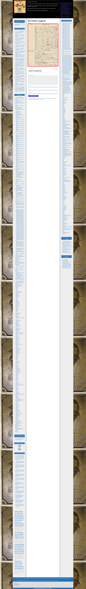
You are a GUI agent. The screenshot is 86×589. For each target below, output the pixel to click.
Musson (63, 195)
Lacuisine (63, 174)
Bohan (17, 299)
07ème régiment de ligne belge (67, 60)
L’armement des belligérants (66, 124)
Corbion (17, 306)
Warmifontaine (18, 382)
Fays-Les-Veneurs (64, 161)
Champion (17, 406)
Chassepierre (18, 305)
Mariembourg (18, 415)
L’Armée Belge (64, 125)
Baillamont (63, 100)
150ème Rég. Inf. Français (20, 236)
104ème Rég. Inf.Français (20, 223)
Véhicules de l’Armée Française (67, 228)
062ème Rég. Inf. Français (66, 30)
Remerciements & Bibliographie (67, 226)
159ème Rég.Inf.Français (19, 238)
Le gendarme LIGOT (65, 259)
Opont (17, 355)
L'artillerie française (19, 189)
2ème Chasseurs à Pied (65, 86)
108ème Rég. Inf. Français (20, 224)
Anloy (16, 288)
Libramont (17, 335)
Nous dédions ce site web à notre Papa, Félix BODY (19, 84)
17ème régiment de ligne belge (67, 70)
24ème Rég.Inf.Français (19, 243)
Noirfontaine (17, 352)
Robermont (17, 393)
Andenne (17, 401)
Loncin (17, 391)
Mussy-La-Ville (18, 347)
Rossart (17, 366)
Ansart (17, 289)
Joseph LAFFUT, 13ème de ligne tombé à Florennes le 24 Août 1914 (20, 479)
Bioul (63, 117)
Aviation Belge (18, 113)
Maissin (17, 337)
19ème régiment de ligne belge (67, 81)
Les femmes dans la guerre (19, 262)
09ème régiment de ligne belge (67, 62)
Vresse (17, 381)
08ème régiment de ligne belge (67, 61)
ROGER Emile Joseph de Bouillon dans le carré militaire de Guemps (20, 483)
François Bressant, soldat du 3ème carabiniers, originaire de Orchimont (20, 487)
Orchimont (17, 356)
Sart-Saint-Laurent (18, 421)
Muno (63, 194)
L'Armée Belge (17, 112)
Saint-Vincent (18, 370)
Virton (63, 231)
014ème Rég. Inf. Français (20, 206)
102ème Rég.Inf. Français (20, 221)
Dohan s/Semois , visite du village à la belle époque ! (19, 42)
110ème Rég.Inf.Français (19, 225)
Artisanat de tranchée (18, 101)
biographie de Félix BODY (32, 1)
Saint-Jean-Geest (18, 398)
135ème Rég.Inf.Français (19, 186)
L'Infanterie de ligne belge (19, 131)
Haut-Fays (17, 324)
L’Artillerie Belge (64, 126)
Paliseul (17, 359)
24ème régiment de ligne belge (67, 84)
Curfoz (17, 308)
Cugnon (17, 307)
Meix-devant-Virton (18, 425)
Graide (17, 319)
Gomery (63, 166)
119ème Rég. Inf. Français (66, 43)
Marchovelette (18, 413)
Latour (17, 331)
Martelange (17, 339)
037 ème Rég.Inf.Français (20, 209)
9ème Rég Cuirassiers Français (66, 92)
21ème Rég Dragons (19, 193)
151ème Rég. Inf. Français (20, 237)
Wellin (17, 383)
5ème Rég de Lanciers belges (20, 177)
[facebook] (19, 446)
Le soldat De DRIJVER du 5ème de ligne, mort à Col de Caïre (25, 580)
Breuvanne (17, 302)
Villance (63, 230)
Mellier (17, 340)
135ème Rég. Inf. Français (20, 234)
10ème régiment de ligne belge (67, 63)
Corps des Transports (19, 114)
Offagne (17, 354)
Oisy (63, 201)
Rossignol (17, 367)
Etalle (16, 311)
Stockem (17, 375)
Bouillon (17, 301)
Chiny (16, 104)
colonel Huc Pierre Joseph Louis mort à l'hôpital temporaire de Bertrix (19, 564)
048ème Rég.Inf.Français (19, 211)
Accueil (63, 234)
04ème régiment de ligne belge (67, 57)
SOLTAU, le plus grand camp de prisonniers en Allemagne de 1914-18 (20, 87)
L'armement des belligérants (20, 109)
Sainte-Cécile (18, 371)
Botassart (17, 300)
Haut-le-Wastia (18, 411)
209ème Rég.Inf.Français (19, 241)
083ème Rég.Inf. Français (20, 217)
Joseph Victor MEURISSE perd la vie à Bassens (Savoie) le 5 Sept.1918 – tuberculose (20, 501)
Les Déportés (17, 261)
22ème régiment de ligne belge (67, 82)
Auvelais (17, 403)
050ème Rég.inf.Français (19, 212)
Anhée (17, 402)
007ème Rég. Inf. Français (20, 203)
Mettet (17, 417)
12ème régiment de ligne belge (67, 65)
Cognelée (17, 407)
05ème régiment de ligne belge (67, 58)
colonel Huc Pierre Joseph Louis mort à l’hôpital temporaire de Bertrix (20, 471)
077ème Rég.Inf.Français (19, 216)
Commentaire (31, 75)
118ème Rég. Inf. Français (20, 230)
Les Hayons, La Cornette (19, 333)
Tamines (63, 224)
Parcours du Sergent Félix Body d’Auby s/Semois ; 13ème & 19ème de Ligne (20, 59)
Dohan (17, 310)
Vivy (16, 380)
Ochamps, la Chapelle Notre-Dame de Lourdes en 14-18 (19, 49)
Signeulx (17, 373)
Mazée (17, 416)
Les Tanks (63, 227)
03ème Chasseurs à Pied (19, 171)
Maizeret (63, 217)
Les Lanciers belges (18, 176)
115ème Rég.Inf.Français (19, 227)
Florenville (63, 162)
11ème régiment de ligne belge (67, 64)
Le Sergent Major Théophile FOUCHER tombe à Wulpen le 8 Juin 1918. (20, 505)
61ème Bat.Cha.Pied (19, 188)
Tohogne (17, 378)
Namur (17, 418)
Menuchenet (17, 341)
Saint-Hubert (17, 368)
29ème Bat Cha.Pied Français (20, 246)
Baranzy (17, 293)
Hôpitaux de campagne (18, 107)
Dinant (17, 408)
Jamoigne (17, 328)
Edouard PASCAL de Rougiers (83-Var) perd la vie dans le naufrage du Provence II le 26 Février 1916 (66, 9)
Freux (16, 314)
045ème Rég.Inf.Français (19, 210)
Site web (29, 92)
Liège (16, 390)
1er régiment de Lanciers (66, 87)
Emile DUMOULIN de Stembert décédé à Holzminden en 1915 (19, 534)
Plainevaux (17, 361)
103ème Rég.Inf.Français (19, 222)
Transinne (63, 214)
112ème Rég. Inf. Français (20, 226)
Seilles (16, 430)
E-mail (29, 89)
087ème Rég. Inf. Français (20, 218)
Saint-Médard (18, 369)
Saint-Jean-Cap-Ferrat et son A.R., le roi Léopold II (39, 578)
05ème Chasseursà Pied (19, 172)
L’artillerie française (65, 132)
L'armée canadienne (18, 179)
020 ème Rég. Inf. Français (20, 207)
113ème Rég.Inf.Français (19, 97)
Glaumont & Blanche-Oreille (20, 317)
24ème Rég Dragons (19, 194)
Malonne (16, 424)
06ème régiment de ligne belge (67, 59)
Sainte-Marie (17, 372)
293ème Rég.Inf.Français (19, 187)
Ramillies (17, 397)
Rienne (16, 427)
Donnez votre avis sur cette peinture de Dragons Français (48, 580)
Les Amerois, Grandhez (19, 332)
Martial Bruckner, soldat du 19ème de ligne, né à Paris (37, 10)
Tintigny (17, 377)
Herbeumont (17, 325)
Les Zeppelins (18, 111)
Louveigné (17, 392)
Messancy (63, 190)
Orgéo (16, 357)
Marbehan (17, 338)
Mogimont (17, 343)
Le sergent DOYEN (65, 260)
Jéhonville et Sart (64, 173)
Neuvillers (17, 350)
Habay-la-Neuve (18, 320)
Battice (17, 387)
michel (16, 58)
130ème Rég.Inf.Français (19, 233)
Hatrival (17, 323)
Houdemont (17, 326)
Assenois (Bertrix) (18, 291)
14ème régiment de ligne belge (67, 67)
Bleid (16, 298)
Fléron (17, 389)
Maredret (17, 414)
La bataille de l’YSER (65, 150)
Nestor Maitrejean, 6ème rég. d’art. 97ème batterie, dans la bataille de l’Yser (41, 8)
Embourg (17, 388)
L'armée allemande (18, 108)
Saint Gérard (17, 420)
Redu (16, 364)
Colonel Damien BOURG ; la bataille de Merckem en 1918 (19, 76)
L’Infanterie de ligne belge (66, 127)
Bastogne (17, 294)
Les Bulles (16, 258)
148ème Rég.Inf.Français (19, 235)
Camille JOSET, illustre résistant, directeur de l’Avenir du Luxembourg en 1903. (66, 14)
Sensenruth (17, 431)
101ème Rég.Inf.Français (19, 220)
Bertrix (63, 104)
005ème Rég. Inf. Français (20, 202)
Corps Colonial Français (19, 250)
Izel (16, 327)
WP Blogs (50, 588)
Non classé (17, 426)
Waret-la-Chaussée (18, 423)
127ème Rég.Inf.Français (19, 232)
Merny (17, 342)
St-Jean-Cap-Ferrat (18, 284)
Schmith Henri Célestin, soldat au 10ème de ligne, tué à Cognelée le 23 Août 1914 (19, 491)
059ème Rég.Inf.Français (66, 29)
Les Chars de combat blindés (20, 265)
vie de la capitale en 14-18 (66, 229)
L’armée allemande (65, 123)
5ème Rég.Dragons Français (20, 197)
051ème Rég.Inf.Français (19, 213)
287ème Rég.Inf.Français (19, 245)
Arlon (16, 290)
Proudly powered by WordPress (39, 588)
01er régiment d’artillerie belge (67, 48)
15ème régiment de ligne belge (67, 68)
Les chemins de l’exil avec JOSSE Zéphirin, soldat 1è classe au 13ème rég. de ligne (42, 3)
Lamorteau (63, 175)
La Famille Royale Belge (18, 255)
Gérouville (17, 316)
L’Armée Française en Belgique (66, 131)
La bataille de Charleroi (19, 274)
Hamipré (17, 322)
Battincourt (17, 295)
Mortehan (17, 345)
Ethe (16, 312)
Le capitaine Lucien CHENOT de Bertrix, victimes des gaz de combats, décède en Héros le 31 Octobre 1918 (42, 6)
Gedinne (63, 163)
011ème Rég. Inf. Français (20, 204)
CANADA (17, 180)
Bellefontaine (64, 103)
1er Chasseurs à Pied (19, 173)
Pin (16, 360)
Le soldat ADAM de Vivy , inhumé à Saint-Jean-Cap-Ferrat (59, 578)
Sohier (17, 374)
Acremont (17, 287)
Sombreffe (17, 422)
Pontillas (17, 419)
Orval (16, 358)
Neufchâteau (18, 349)
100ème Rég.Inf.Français (19, 219)
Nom (29, 86)
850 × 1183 (29, 23)
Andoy (63, 114)
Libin (16, 334)
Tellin (16, 376)
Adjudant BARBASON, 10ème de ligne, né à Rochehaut (20, 35)
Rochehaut (17, 365)
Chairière (17, 304)
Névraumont (17, 351)
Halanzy (17, 321)
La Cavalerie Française (19, 192)
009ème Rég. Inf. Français (66, 25)
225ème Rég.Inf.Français (19, 242)
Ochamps (17, 353)
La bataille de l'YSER (19, 275)
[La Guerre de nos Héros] (20, 7)
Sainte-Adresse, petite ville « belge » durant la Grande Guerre (19, 62)
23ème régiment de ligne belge (67, 83)
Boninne (17, 405)
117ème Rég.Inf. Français (20, 229)
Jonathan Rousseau (18, 54)
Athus (63, 98)
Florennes (17, 409)
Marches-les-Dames (65, 218)
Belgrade (17, 404)
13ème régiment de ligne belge (67, 66)
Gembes (17, 315)
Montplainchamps (18, 344)
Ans (16, 386)
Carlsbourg (17, 303)
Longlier (17, 336)
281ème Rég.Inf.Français (19, 244)
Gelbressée (17, 410)
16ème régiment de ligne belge (67, 69)
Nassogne (17, 348)
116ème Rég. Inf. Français (20, 228)
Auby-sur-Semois (18, 292)
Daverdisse (17, 309)
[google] (19, 449)
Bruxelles (17, 271)
